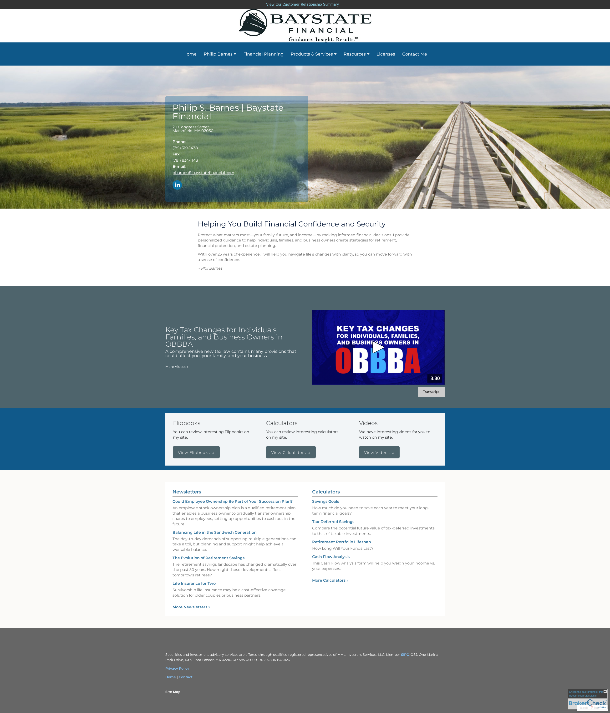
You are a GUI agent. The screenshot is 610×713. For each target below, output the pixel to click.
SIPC (405, 654)
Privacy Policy (177, 668)
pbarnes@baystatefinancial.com (203, 172)
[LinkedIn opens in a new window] (177, 185)
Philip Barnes (218, 54)
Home (190, 54)
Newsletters (187, 492)
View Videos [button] (377, 452)
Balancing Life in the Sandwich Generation (215, 532)
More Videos (177, 366)
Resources (355, 54)
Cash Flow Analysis (331, 556)
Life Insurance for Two (194, 583)
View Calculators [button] (288, 452)
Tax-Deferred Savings (333, 521)
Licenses (385, 54)
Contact (186, 677)
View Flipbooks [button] (194, 452)
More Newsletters (191, 607)
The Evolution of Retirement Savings (208, 558)
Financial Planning (263, 54)
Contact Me (414, 54)
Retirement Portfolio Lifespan (341, 542)
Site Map (173, 692)
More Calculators (330, 580)
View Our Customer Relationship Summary (302, 4)
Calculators (326, 492)
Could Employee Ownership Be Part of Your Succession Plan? (233, 501)
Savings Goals (325, 501)
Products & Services (312, 54)
